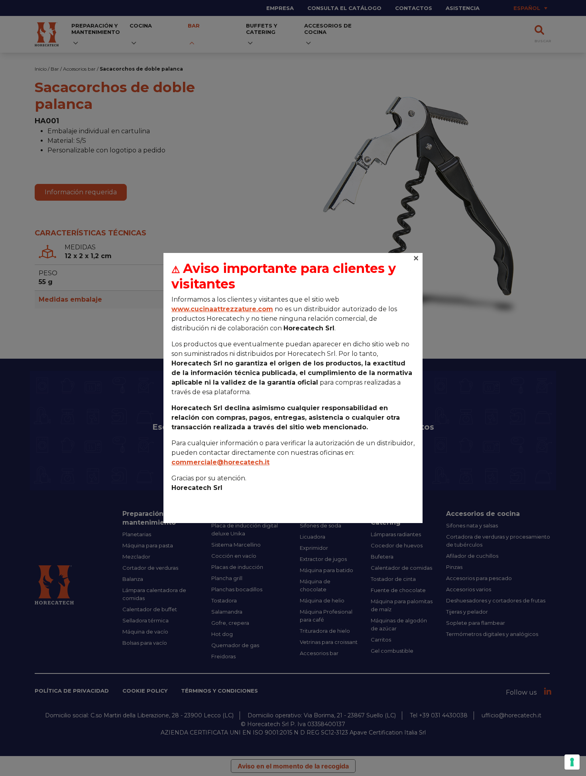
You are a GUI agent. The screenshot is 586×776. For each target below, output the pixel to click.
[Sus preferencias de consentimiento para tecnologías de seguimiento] (572, 762)
